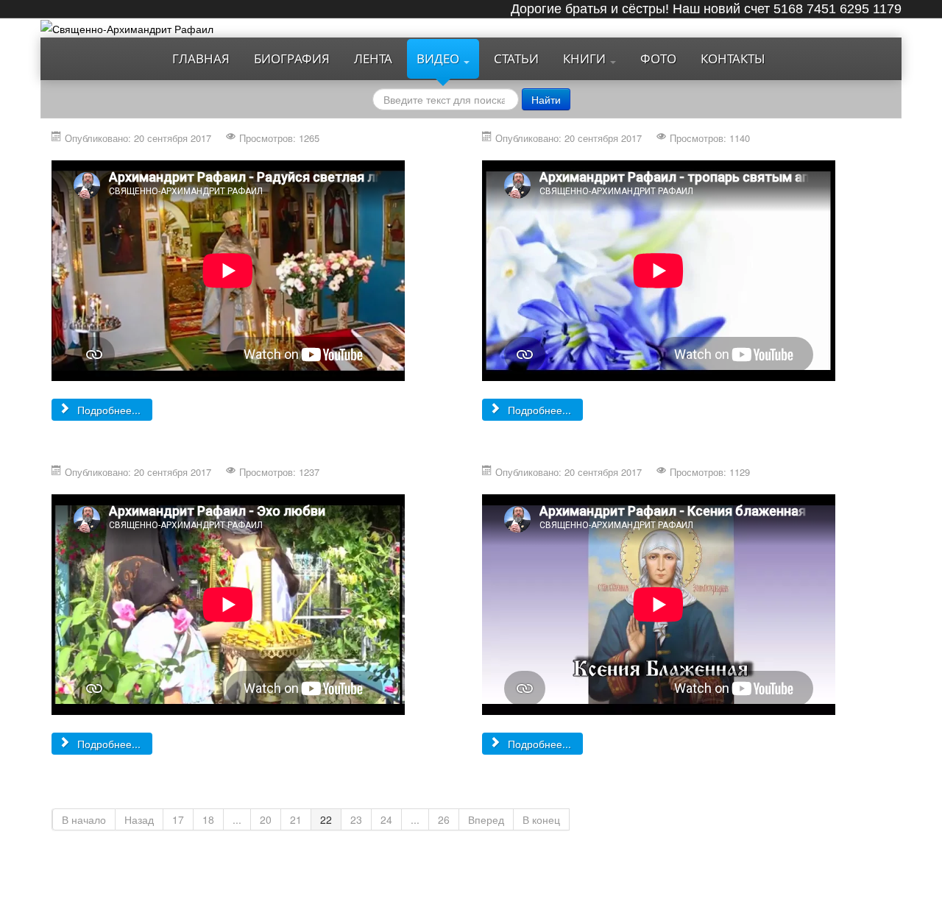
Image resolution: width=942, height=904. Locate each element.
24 (386, 819)
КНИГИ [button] (586, 58)
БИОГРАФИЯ (292, 58)
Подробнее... (107, 409)
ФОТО (658, 58)
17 (178, 819)
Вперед (486, 819)
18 (208, 819)
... (237, 819)
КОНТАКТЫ (733, 58)
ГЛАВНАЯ (201, 58)
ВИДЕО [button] (439, 58)
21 (296, 819)
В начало (84, 819)
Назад (139, 819)
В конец (541, 819)
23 (356, 819)
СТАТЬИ (516, 58)
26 (444, 819)
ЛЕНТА (373, 58)
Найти (546, 99)
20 (266, 819)
